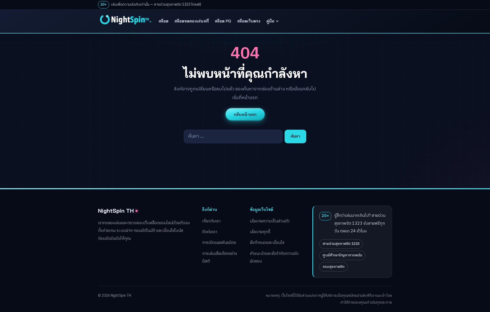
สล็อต (163, 20)
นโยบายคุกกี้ (260, 232)
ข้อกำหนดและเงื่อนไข (267, 242)
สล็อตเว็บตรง (248, 20)
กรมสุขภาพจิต (334, 267)
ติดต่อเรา (209, 232)
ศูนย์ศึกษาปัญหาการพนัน (342, 255)
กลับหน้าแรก (245, 114)
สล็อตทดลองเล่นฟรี (192, 20)
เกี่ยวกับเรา (211, 221)
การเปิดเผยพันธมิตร (219, 242)
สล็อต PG (223, 20)
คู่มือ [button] (270, 20)
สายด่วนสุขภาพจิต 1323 (341, 244)
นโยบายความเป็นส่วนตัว (270, 221)
